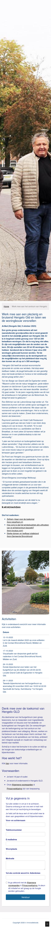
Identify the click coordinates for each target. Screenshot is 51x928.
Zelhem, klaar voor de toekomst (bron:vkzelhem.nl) (20, 520)
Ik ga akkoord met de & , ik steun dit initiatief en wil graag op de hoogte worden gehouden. (26, 887)
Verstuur (25, 897)
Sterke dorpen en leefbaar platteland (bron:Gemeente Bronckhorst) (23, 535)
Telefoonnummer (14, 830)
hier (7, 763)
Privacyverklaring (14, 788)
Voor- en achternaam (15, 820)
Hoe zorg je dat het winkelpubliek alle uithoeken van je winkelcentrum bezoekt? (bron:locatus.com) (28, 527)
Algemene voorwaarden (22, 784)
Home (6, 306)
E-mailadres (11, 839)
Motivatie (10, 858)
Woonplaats (11, 849)
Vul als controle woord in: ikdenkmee (23, 873)
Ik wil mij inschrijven (11, 507)
